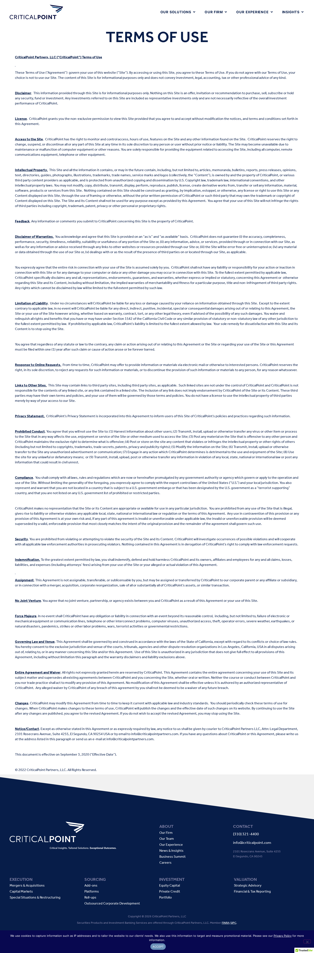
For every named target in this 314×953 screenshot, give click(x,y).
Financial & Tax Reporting (252, 891)
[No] (307, 941)
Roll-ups (90, 897)
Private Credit (169, 891)
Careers (165, 863)
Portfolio (165, 897)
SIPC (233, 923)
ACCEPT (158, 946)
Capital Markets (21, 891)
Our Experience (171, 845)
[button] (178, 12)
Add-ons (90, 885)
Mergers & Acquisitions (27, 885)
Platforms (91, 891)
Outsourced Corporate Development (112, 903)
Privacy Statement (81, 416)
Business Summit (172, 857)
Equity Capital (169, 885)
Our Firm (166, 833)
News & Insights (171, 851)
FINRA (226, 923)
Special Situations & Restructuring (35, 897)
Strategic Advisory (247, 885)
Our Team (166, 839)
